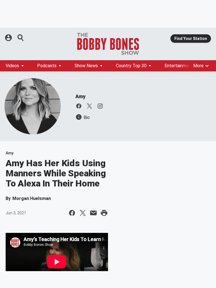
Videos (12, 65)
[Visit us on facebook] (78, 106)
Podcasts (47, 65)
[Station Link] (108, 44)
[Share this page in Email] (93, 213)
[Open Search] (20, 37)
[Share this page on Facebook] (72, 213)
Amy (80, 96)
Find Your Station (190, 38)
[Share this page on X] (83, 213)
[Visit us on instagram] (100, 106)
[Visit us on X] (89, 106)
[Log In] (9, 37)
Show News (86, 65)
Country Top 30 (131, 65)
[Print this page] (104, 213)
